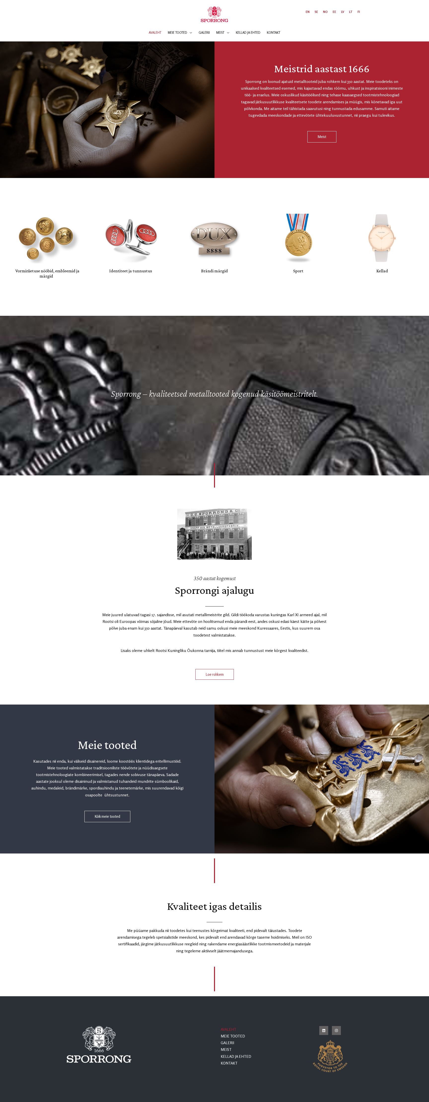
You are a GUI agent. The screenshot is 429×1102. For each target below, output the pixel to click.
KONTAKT (229, 1063)
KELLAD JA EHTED (236, 1056)
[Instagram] (336, 1030)
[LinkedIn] (323, 1030)
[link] (308, 12)
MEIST (226, 1049)
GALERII (227, 1042)
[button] (189, 33)
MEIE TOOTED (233, 1036)
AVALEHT (228, 1029)
